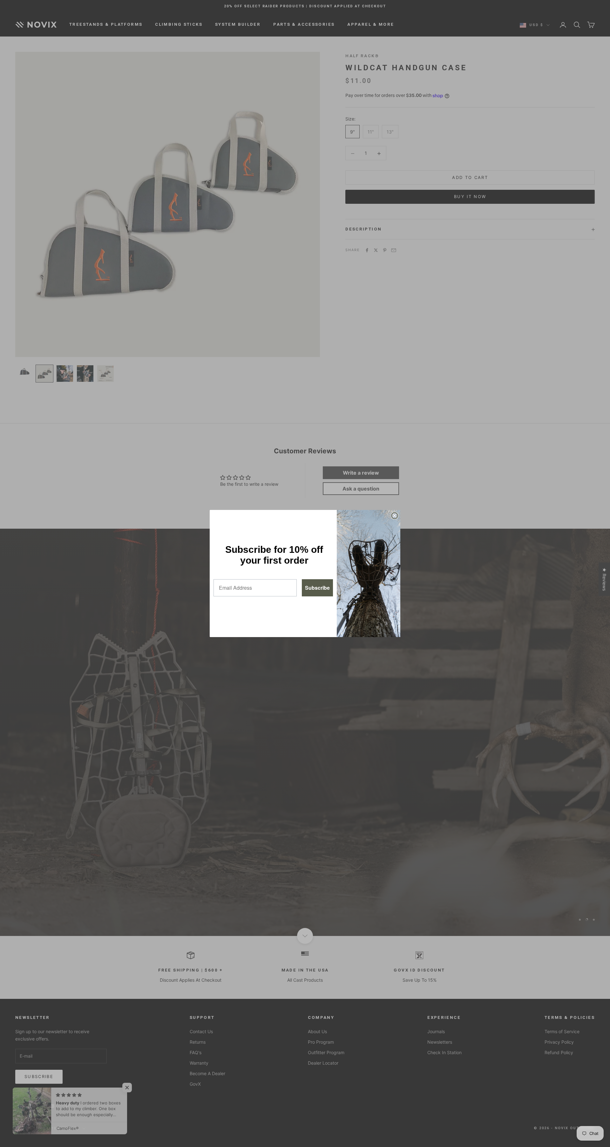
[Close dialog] (394, 515)
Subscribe (317, 587)
